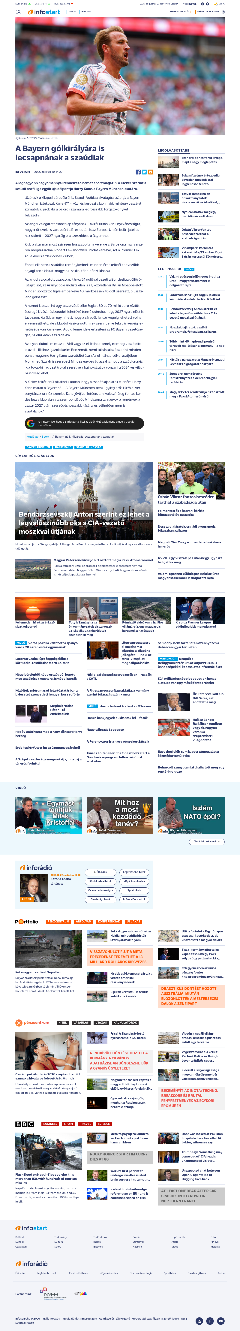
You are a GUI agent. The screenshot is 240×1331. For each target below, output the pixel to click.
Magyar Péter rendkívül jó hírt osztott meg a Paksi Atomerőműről (103, 560)
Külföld (19, 1242)
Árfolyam (83, 921)
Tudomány (60, 1237)
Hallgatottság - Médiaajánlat (61, 1318)
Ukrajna (86, 12)
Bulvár (136, 1237)
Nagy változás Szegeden (105, 730)
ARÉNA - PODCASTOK (208, 12)
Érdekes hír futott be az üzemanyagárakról (47, 748)
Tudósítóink (100, 1237)
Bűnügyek (138, 1242)
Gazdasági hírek (197, 1273)
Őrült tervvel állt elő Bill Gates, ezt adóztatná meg (208, 698)
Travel (85, 1124)
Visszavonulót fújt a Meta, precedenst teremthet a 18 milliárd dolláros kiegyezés (118, 957)
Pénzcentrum (58, 921)
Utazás (101, 1022)
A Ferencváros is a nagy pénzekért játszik (118, 742)
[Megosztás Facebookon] (138, 172)
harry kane (63, 447)
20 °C (221, 4)
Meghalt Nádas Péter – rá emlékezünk (61, 710)
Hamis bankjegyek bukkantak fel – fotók (117, 718)
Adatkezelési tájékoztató (114, 1318)
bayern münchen (38, 447)
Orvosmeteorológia (141, 1273)
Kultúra (58, 1242)
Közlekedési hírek (78, 1273)
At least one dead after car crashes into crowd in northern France (189, 1196)
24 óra (72, 12)
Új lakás (133, 921)
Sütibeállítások (24, 1323)
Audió (175, 1242)
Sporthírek (170, 1273)
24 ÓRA (189, 270)
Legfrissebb (178, 1237)
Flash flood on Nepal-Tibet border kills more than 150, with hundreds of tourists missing (46, 1179)
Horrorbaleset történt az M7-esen (125, 706)
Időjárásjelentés (109, 1273)
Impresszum (89, 1318)
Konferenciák (109, 921)
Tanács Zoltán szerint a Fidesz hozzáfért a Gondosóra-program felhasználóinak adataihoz (118, 757)
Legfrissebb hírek (47, 1273)
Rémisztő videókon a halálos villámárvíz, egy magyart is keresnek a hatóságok (142, 626)
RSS (183, 1318)
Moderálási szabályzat (146, 1318)
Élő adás (102, 872)
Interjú (97, 1242)
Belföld (19, 1237)
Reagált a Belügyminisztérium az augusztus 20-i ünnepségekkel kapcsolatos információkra (190, 663)
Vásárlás (81, 1022)
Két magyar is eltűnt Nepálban (38, 972)
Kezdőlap (32, 436)
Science (104, 1124)
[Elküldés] (150, 172)
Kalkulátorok (125, 1022)
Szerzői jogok (170, 1318)
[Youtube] (221, 1321)
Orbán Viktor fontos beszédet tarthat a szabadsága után (186, 500)
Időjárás (215, 1246)
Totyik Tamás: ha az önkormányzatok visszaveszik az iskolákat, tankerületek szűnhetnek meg (90, 629)
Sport (45, 436)
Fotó (213, 1237)
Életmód (98, 1246)
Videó (175, 1246)
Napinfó (137, 1246)
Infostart (22, 172)
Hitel (62, 1022)
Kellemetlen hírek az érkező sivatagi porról (35, 624)
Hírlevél (215, 1242)
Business (50, 1124)
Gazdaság (21, 1246)
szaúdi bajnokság (88, 447)
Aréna (221, 1273)
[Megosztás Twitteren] (144, 172)
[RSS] (199, 1321)
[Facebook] (210, 1321)
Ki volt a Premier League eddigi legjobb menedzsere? (196, 624)
